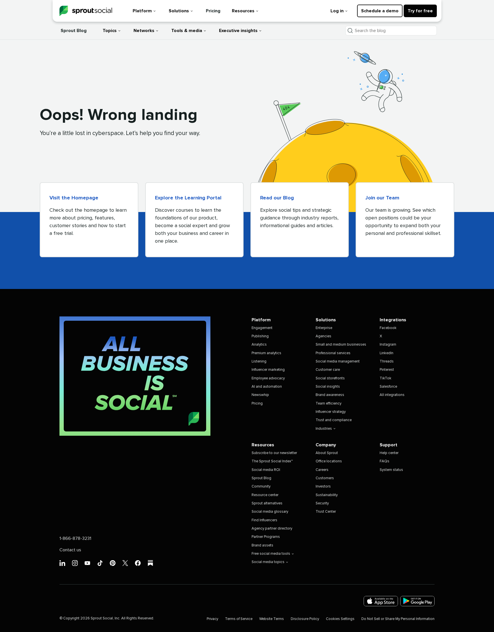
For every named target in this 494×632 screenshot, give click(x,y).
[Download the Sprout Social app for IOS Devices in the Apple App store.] (381, 601)
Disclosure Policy (305, 619)
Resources (243, 11)
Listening (259, 361)
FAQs (384, 461)
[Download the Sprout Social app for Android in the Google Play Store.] (417, 601)
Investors (323, 486)
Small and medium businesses (341, 344)
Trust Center (326, 512)
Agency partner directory (272, 528)
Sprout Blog (74, 30)
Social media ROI (266, 470)
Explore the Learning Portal (188, 198)
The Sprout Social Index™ (272, 461)
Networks (144, 30)
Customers (325, 478)
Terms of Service (238, 619)
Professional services (333, 353)
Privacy (212, 619)
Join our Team (382, 198)
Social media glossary (270, 512)
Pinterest (387, 370)
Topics (110, 30)
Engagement (262, 328)
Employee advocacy (268, 378)
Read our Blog (277, 198)
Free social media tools (271, 554)
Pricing (213, 11)
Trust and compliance (334, 420)
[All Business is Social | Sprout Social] (134, 376)
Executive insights (238, 30)
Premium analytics (266, 353)
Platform (142, 11)
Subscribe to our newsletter (274, 453)
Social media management (338, 361)
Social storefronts (330, 378)
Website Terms (271, 619)
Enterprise (324, 328)
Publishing (260, 336)
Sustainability (327, 495)
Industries (324, 429)
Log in (337, 11)
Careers (322, 470)
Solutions (179, 11)
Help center (389, 453)
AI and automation (267, 387)
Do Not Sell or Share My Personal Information (398, 619)
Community (261, 486)
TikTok (385, 378)
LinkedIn (386, 353)
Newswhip (260, 395)
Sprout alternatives (267, 503)
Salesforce (388, 387)
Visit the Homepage (73, 198)
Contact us (70, 550)
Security (322, 503)
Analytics (259, 344)
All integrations (392, 395)
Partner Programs (266, 537)
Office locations (329, 461)
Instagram (388, 344)
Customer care (328, 370)
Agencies (323, 336)
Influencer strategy (331, 412)
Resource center (265, 495)
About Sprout (327, 453)
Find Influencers (264, 520)
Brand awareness (330, 395)
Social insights (328, 387)
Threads (387, 361)
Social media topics (268, 562)
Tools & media (186, 30)
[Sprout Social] (85, 11)
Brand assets (262, 545)
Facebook (388, 328)
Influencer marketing (268, 370)
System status (391, 470)
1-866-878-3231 (75, 538)
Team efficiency (328, 403)
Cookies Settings (340, 619)
